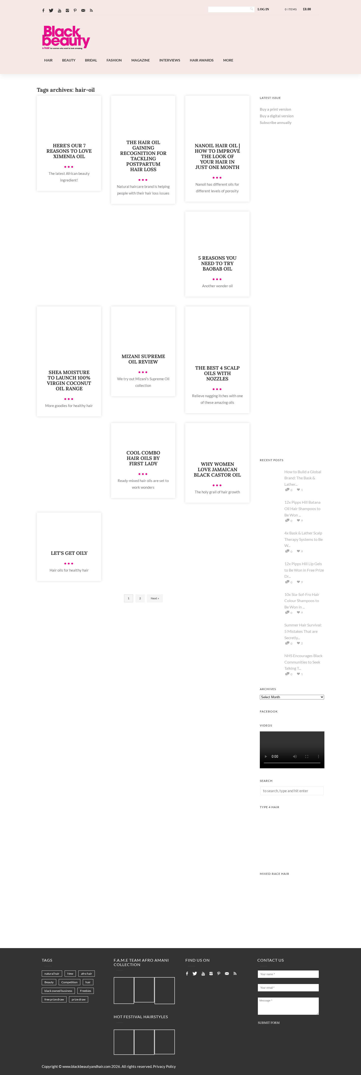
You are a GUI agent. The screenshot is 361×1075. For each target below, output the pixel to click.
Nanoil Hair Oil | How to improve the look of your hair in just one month (217, 156)
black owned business (58, 991)
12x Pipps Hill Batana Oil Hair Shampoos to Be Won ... (302, 508)
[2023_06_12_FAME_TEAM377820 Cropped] (164, 991)
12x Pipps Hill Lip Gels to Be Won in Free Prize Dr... (304, 569)
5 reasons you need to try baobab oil (217, 263)
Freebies (85, 991)
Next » (155, 598)
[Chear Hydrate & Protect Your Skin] (292, 251)
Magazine (140, 60)
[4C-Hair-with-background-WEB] (292, 860)
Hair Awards (202, 60)
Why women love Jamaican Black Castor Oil (217, 469)
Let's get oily (69, 553)
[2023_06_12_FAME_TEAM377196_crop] (144, 990)
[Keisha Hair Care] (292, 381)
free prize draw (54, 999)
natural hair (51, 973)
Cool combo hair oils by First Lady (143, 458)
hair (88, 982)
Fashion (114, 60)
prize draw (78, 999)
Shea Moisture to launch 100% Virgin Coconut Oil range (69, 380)
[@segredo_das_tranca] (164, 1042)
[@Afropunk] (124, 1042)
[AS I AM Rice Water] (292, 446)
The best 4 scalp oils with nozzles (217, 373)
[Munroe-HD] (292, 926)
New (70, 973)
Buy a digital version (277, 116)
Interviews (169, 60)
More (228, 60)
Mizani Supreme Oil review (143, 359)
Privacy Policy (164, 1066)
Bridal (91, 60)
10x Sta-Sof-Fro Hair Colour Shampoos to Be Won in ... (301, 600)
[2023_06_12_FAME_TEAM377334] (124, 990)
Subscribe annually (276, 122)
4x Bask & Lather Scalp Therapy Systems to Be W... (303, 539)
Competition (69, 982)
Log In (263, 9)
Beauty (68, 60)
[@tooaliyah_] (144, 1042)
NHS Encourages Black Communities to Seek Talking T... (303, 661)
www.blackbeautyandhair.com (86, 1066)
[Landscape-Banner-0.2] (194, 54)
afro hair (86, 973)
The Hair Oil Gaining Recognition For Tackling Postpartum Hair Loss (143, 155)
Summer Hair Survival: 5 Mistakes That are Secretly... (303, 631)
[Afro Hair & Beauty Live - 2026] (292, 316)
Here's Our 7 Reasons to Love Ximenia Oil (69, 150)
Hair (48, 60)
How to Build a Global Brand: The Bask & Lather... (302, 477)
